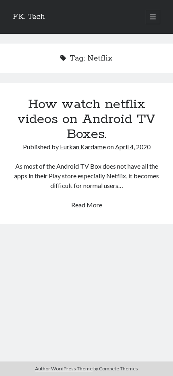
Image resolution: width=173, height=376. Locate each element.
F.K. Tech (29, 17)
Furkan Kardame (83, 146)
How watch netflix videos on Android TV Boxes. (86, 119)
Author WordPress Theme (64, 369)
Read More (86, 205)
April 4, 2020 (132, 146)
